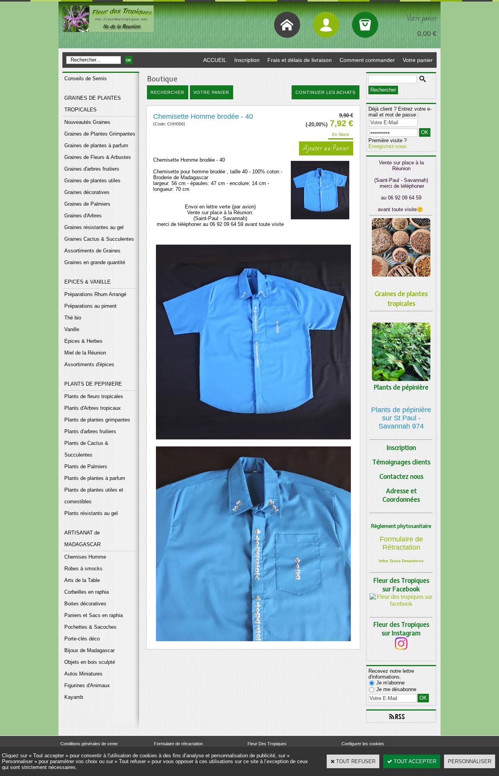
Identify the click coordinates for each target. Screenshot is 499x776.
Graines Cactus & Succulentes (99, 239)
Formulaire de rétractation (178, 743)
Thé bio (72, 318)
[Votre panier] (365, 25)
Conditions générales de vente (89, 743)
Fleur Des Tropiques (267, 743)
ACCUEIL (214, 60)
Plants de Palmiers (85, 466)
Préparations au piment (90, 306)
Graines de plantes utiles (92, 180)
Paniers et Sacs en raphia (93, 615)
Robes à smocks (83, 568)
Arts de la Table (82, 580)
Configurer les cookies (363, 743)
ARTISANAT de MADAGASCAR (82, 538)
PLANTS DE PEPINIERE (93, 384)
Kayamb (73, 697)
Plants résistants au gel (91, 513)
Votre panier (418, 60)
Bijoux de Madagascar (89, 650)
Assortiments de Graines (92, 251)
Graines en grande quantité (94, 262)
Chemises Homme (85, 557)
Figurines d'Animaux (87, 685)
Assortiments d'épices (89, 364)
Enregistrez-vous (387, 146)
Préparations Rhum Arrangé (95, 294)
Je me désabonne (396, 689)
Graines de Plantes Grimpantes (99, 134)
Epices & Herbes (83, 341)
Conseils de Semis (85, 78)
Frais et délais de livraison (299, 60)
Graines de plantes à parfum (96, 145)
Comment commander (367, 60)
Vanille (71, 329)
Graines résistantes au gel (94, 227)
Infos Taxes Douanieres (401, 561)
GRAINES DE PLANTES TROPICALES (92, 104)
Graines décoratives (87, 192)
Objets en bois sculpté (89, 662)
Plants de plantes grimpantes (97, 420)
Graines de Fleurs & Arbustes (97, 157)
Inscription (247, 60)
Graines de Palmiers (87, 204)
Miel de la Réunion (85, 353)
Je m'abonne (390, 683)
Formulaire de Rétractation (401, 543)
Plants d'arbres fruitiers (90, 431)
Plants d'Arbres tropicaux (92, 408)
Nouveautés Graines (87, 122)
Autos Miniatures (83, 674)
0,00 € (427, 33)
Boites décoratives (85, 604)
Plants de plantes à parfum (94, 478)
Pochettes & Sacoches (90, 627)
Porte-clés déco (82, 639)
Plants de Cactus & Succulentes (86, 449)
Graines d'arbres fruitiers (91, 169)
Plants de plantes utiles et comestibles (93, 495)
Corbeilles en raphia (86, 592)
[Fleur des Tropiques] (401, 603)
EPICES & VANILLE (87, 282)
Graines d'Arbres (83, 216)
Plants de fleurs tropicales (93, 396)
